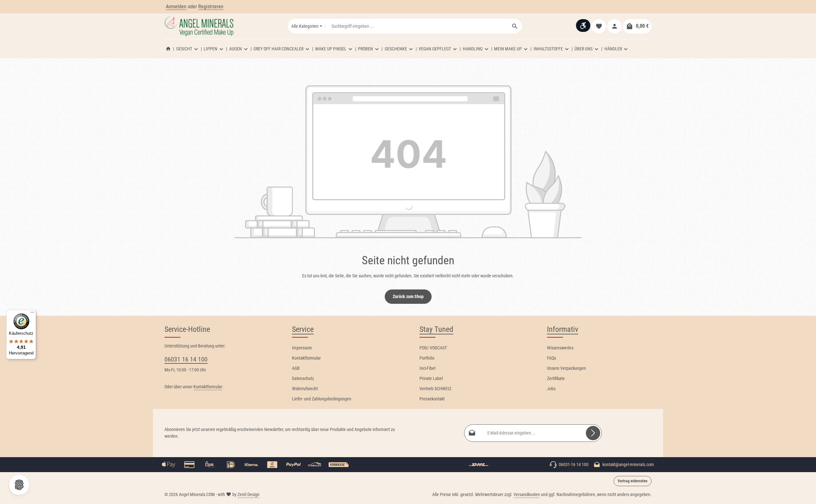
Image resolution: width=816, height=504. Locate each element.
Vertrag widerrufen (632, 481)
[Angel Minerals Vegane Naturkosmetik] (168, 48)
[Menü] (32, 314)
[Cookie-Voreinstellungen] (19, 484)
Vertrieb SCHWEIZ (435, 388)
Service (303, 329)
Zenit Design (248, 494)
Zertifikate (556, 378)
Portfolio (426, 358)
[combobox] (416, 26)
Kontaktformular (207, 386)
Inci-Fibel (427, 368)
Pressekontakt (432, 398)
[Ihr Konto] (614, 26)
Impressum (302, 347)
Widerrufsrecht (305, 388)
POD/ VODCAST (433, 347)
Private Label (431, 378)
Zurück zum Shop (408, 296)
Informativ (562, 329)
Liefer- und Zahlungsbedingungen (321, 398)
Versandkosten (527, 494)
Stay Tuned (436, 329)
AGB (296, 368)
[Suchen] (515, 26)
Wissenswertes (560, 347)
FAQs (551, 358)
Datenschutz (303, 378)
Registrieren (210, 7)
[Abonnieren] (593, 433)
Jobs (551, 388)
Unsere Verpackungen (566, 368)
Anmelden (176, 7)
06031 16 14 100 (186, 359)
